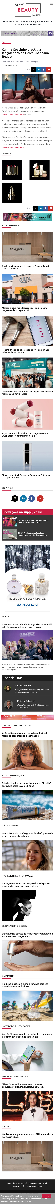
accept (47, 1196)
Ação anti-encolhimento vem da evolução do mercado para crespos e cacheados (25, 734)
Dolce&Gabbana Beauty (13, 114)
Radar (4, 42)
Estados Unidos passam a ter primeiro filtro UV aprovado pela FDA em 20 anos (26, 784)
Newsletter (16, 1186)
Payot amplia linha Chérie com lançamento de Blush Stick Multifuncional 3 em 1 (25, 434)
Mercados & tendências (16, 725)
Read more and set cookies (20, 1201)
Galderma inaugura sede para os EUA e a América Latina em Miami (26, 267)
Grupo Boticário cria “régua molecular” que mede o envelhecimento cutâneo (27, 834)
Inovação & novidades (16, 1026)
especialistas (12, 678)
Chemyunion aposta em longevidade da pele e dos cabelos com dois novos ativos (25, 884)
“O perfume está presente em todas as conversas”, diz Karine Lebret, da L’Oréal (23, 1085)
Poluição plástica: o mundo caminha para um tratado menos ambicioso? (25, 985)
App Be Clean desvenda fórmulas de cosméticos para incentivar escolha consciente (27, 1035)
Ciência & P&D (10, 825)
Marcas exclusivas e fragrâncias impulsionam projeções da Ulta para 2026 (24, 309)
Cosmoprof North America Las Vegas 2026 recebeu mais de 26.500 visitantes (27, 392)
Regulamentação (13, 775)
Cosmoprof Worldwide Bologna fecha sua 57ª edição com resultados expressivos (27, 625)
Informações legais (35, 1186)
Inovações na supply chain (22, 512)
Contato (19, 1183)
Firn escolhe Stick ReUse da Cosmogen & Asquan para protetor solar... (26, 476)
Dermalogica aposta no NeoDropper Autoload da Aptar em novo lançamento (27, 935)
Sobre (9, 1183)
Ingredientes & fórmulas (17, 875)
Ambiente (7, 976)
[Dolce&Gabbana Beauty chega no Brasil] (13, 170)
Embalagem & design (14, 926)
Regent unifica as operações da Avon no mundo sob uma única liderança (25, 351)
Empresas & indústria (15, 1076)
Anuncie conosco (36, 1183)
